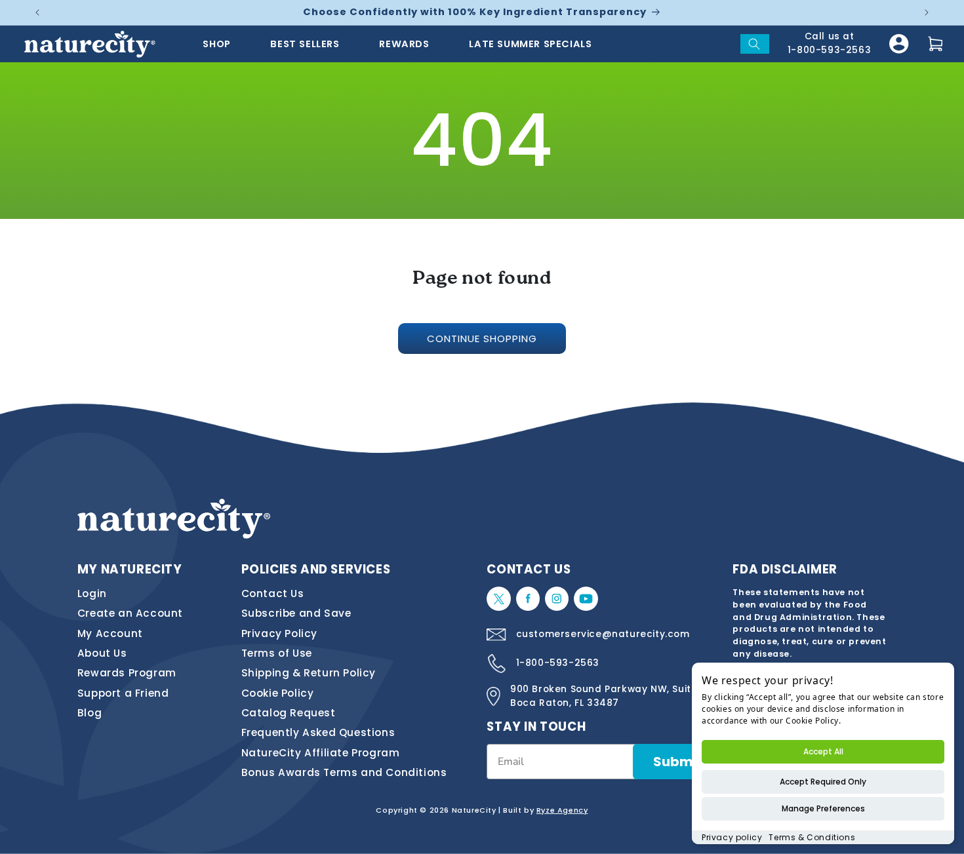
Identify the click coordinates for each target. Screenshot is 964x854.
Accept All (823, 751)
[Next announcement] (926, 12)
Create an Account (130, 613)
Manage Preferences (823, 808)
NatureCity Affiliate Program (320, 753)
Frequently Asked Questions (318, 732)
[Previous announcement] (37, 12)
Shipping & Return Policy (308, 673)
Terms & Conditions (812, 837)
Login (92, 593)
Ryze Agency (562, 810)
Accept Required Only (823, 781)
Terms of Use (276, 653)
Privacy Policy (279, 633)
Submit (678, 761)
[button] (754, 43)
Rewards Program (126, 673)
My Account (110, 633)
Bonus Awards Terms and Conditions (344, 772)
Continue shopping (482, 338)
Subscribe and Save (296, 613)
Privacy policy (732, 837)
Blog (89, 713)
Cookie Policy (277, 693)
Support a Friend (123, 693)
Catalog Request (288, 713)
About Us (102, 653)
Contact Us (272, 593)
